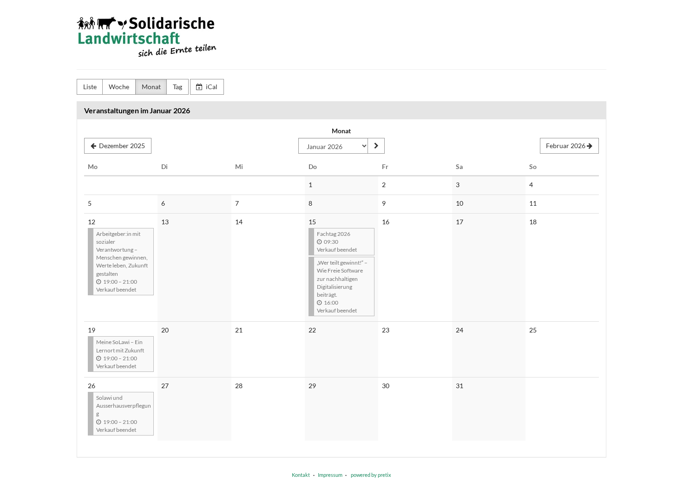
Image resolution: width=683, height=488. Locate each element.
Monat (151, 87)
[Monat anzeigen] (376, 146)
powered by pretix (371, 475)
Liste (90, 87)
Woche (119, 87)
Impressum (330, 475)
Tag (177, 87)
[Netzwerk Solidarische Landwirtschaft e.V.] (154, 37)
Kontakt (301, 475)
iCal (210, 87)
